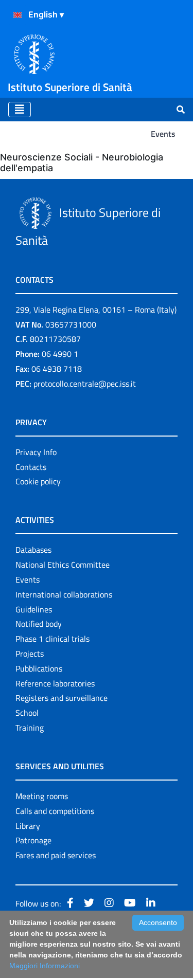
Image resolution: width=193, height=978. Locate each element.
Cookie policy (38, 481)
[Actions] (17, 15)
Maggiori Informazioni (44, 966)
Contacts (30, 467)
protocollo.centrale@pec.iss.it (84, 383)
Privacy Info (36, 452)
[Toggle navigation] (19, 109)
